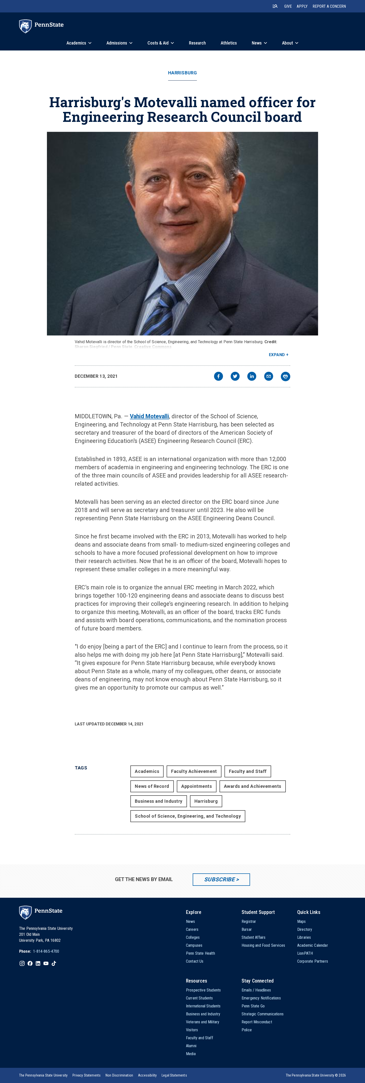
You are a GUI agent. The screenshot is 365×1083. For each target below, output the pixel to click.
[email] (268, 377)
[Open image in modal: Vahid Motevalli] (182, 233)
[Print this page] (285, 376)
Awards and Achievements (252, 786)
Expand (277, 354)
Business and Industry (158, 801)
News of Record (152, 786)
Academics (147, 771)
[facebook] (218, 377)
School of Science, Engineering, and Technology (188, 816)
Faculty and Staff (248, 771)
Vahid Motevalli (149, 416)
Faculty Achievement (194, 771)
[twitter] (235, 377)
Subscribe (219, 879)
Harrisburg (182, 72)
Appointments (196, 786)
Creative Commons (153, 346)
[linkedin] (251, 377)
